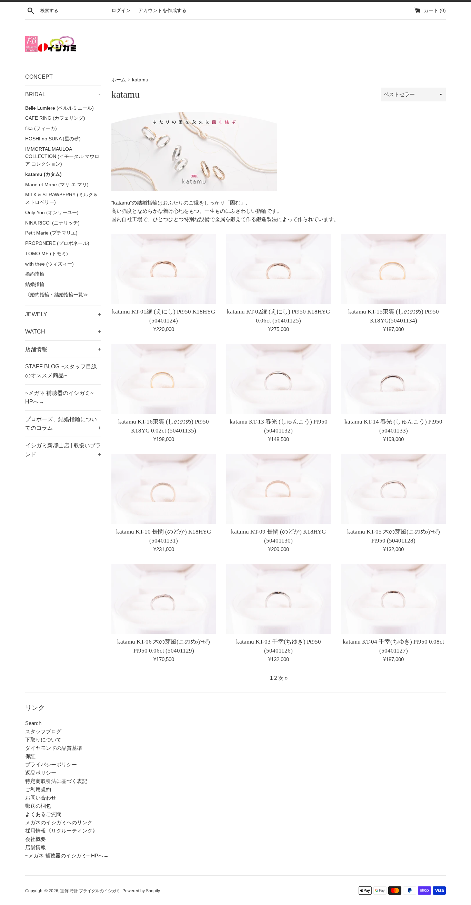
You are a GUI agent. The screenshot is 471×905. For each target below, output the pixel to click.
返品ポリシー (40, 773)
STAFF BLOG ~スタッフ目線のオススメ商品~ (61, 371)
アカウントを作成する (162, 10)
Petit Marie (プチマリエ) (51, 233)
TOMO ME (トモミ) (46, 253)
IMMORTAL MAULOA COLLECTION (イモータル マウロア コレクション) (62, 157)
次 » (283, 678)
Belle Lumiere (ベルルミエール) (59, 108)
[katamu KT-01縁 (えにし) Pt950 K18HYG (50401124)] (163, 269)
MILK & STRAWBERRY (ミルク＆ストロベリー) (61, 198)
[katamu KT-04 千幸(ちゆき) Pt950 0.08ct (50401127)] (393, 599)
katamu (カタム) (43, 174)
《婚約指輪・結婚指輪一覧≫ (56, 294)
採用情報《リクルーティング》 (61, 831)
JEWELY (63, 314)
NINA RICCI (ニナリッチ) (52, 223)
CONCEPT (39, 77)
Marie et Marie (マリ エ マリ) (57, 184)
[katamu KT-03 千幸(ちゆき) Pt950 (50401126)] (278, 599)
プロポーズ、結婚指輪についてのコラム (63, 423)
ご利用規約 (38, 789)
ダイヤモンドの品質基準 (53, 748)
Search (33, 723)
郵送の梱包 (38, 806)
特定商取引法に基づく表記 (56, 781)
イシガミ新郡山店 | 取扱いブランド (63, 449)
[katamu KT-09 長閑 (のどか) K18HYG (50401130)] (278, 489)
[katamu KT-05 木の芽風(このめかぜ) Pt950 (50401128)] (393, 489)
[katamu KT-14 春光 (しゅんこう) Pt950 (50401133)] (393, 379)
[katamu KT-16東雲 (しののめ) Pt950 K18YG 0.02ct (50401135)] (163, 379)
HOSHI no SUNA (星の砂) (53, 138)
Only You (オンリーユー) (52, 212)
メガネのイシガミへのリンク (58, 822)
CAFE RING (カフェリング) (55, 118)
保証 (30, 756)
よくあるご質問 (43, 814)
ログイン (121, 10)
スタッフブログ (43, 731)
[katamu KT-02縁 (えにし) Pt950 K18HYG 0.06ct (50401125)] (278, 269)
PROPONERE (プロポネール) (57, 243)
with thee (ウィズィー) (49, 264)
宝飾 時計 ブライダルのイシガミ (90, 890)
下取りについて (43, 740)
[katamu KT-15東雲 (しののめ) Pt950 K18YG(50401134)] (393, 269)
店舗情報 (63, 349)
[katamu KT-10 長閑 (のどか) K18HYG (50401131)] (163, 489)
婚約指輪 (34, 274)
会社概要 (35, 839)
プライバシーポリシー (51, 764)
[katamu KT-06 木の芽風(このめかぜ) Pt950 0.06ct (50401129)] (163, 599)
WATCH (63, 332)
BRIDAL (62, 94)
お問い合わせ (40, 797)
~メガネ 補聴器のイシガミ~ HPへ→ (59, 397)
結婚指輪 (34, 284)
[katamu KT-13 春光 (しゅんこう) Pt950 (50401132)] (278, 379)
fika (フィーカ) (41, 128)
